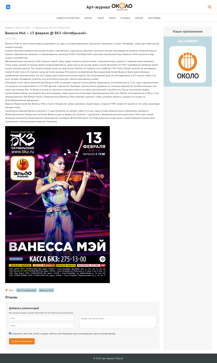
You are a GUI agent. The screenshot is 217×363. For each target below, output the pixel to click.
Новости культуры (68, 18)
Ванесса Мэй (46, 290)
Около (139, 18)
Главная (9, 27)
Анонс (88, 18)
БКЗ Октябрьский (26, 290)
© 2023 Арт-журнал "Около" (108, 358)
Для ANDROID (188, 41)
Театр (100, 18)
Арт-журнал (98, 7)
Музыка (125, 18)
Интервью (154, 18)
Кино (112, 18)
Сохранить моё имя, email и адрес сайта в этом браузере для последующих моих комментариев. (64, 333)
